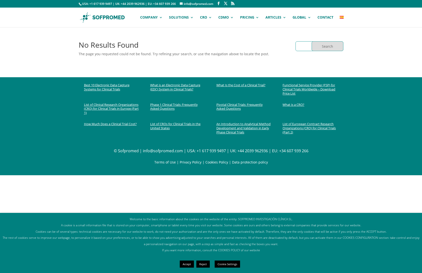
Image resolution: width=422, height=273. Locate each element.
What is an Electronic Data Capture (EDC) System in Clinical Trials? (175, 87)
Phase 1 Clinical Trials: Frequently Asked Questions (174, 106)
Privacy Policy (190, 162)
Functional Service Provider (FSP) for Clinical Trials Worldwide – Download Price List (309, 89)
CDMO (223, 18)
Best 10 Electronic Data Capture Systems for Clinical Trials (106, 87)
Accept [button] (187, 264)
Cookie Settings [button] (227, 264)
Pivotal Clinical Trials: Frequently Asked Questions (239, 106)
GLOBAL (299, 18)
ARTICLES (273, 18)
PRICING (247, 18)
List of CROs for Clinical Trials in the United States (175, 126)
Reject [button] (203, 264)
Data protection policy (250, 162)
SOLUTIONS (179, 18)
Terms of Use (165, 162)
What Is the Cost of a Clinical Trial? (240, 85)
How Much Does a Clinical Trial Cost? (110, 124)
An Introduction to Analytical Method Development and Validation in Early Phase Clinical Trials (243, 128)
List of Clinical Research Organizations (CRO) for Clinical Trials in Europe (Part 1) (111, 108)
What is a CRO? (293, 104)
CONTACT (325, 18)
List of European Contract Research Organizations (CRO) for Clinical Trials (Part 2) (309, 128)
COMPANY (149, 18)
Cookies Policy (216, 162)
